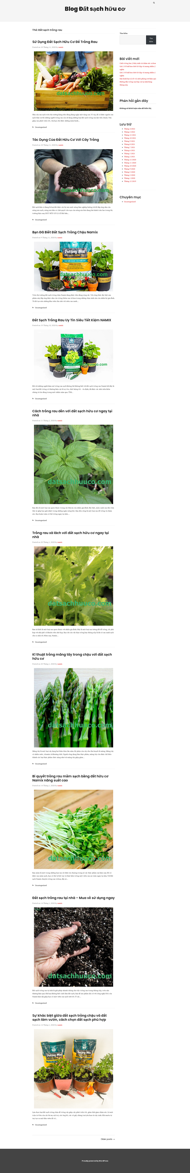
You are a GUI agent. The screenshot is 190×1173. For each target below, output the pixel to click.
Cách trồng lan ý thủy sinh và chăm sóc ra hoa (138, 63)
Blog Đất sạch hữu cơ (95, 9)
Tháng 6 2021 (129, 150)
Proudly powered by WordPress (95, 1161)
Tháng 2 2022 (129, 132)
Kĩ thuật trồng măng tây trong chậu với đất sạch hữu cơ (72, 656)
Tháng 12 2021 (130, 135)
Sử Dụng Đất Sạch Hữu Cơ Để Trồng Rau (64, 41)
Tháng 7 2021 (129, 147)
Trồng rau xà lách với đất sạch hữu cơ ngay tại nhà (70, 534)
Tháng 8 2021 (129, 144)
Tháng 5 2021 (129, 153)
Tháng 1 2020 (129, 178)
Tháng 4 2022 (129, 129)
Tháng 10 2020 (130, 166)
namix (60, 47)
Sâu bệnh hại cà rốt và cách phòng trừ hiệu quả (138, 78)
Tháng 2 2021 (129, 156)
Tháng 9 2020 (129, 169)
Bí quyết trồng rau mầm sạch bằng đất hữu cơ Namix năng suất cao (70, 778)
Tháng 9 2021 (129, 141)
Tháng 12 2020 (130, 159)
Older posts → (108, 1139)
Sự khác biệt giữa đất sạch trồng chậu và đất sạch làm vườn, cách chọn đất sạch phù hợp (69, 1017)
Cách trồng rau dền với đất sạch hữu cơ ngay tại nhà (72, 413)
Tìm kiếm (124, 33)
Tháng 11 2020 (130, 163)
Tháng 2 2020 (129, 175)
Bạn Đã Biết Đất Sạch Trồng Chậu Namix (65, 232)
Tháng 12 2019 (130, 181)
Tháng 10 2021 (130, 138)
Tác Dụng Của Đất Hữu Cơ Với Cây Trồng (65, 139)
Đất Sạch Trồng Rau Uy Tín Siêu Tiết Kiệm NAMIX (71, 320)
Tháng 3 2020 (129, 172)
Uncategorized (41, 127)
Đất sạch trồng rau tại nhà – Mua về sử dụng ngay (73, 897)
